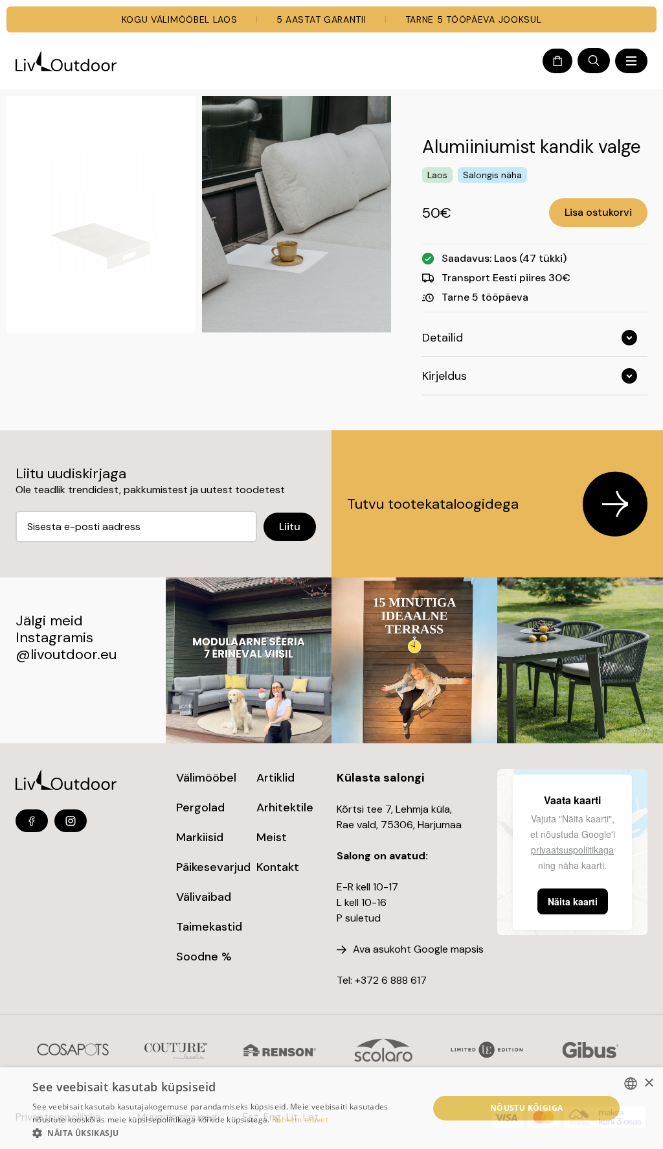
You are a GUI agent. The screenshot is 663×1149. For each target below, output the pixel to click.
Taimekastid (209, 926)
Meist (271, 837)
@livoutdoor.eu (66, 654)
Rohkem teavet (300, 1119)
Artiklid (275, 777)
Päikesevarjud (213, 867)
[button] (224, 1132)
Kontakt (277, 867)
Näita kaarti (573, 901)
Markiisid (199, 837)
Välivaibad (203, 897)
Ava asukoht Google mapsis (418, 949)
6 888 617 (404, 980)
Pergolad (200, 807)
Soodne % (204, 956)
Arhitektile (284, 807)
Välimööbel (206, 777)
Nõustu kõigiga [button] (526, 1107)
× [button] (648, 1083)
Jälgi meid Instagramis (54, 629)
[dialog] (331, 1108)
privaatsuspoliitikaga (572, 849)
